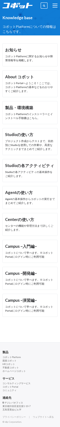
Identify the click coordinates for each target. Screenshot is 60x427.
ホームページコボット (14, 371)
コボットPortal (10, 386)
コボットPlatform (11, 357)
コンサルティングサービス (16, 383)
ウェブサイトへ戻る (43, 416)
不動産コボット (10, 367)
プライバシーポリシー (14, 416)
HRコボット (8, 364)
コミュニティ (9, 390)
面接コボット (9, 360)
